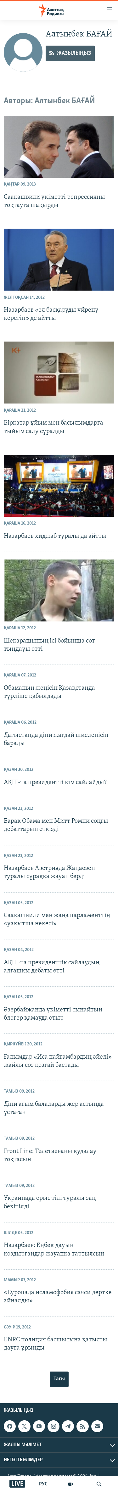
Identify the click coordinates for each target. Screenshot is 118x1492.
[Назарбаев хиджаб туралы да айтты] (59, 486)
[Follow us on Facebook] (10, 1426)
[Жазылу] (97, 1426)
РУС (43, 1484)
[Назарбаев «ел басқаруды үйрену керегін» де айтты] (59, 260)
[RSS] (82, 1426)
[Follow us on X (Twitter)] (24, 1426)
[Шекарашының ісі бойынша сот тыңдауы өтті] (59, 590)
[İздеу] (99, 1484)
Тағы (59, 1379)
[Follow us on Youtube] (39, 1426)
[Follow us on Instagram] (53, 1426)
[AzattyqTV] (70, 1484)
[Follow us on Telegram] (68, 1426)
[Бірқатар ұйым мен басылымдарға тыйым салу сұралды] (59, 373)
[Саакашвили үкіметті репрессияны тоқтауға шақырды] (59, 147)
